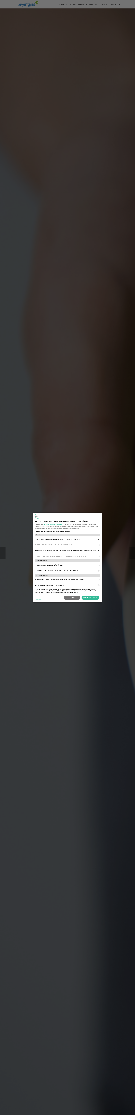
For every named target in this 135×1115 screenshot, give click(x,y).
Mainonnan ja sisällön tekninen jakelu (49, 585)
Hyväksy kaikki (90, 598)
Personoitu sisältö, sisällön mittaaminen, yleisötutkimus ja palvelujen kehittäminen (65, 550)
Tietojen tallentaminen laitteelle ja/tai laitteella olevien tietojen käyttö (61, 556)
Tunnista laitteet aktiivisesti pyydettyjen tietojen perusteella (57, 570)
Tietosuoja (38, 599)
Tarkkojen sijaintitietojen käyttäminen (49, 565)
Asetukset (72, 598)
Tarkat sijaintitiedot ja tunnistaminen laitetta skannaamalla (57, 539)
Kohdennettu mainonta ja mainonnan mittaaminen (53, 545)
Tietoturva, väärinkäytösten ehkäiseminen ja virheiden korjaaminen (59, 580)
